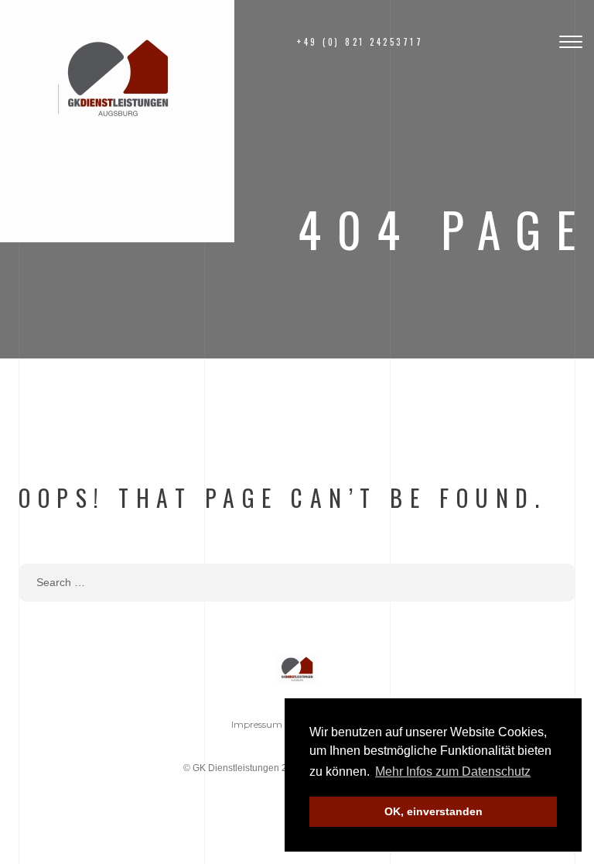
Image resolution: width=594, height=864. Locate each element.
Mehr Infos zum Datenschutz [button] (453, 771)
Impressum (256, 724)
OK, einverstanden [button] (433, 811)
